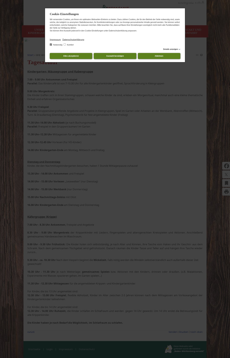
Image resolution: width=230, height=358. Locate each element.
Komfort (70, 45)
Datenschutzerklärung (73, 39)
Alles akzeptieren (71, 56)
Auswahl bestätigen (115, 56)
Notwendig (58, 45)
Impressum (55, 39)
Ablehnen (159, 56)
